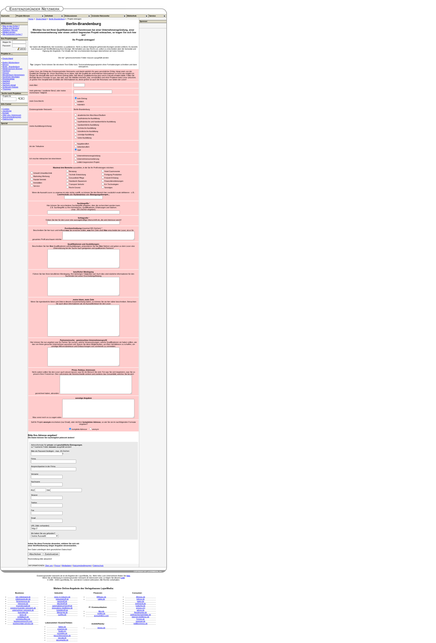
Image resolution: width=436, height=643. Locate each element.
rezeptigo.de (62, 633)
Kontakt (6, 113)
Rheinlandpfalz (9, 79)
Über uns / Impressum (12, 115)
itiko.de (101, 611)
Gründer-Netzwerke (100, 16)
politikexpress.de (140, 623)
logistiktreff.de (62, 610)
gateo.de (140, 601)
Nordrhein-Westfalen (11, 77)
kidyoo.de (141, 599)
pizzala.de (62, 638)
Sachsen (6, 83)
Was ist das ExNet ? (11, 26)
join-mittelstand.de (23, 597)
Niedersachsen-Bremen (12, 69)
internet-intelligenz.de (140, 617)
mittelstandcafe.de (22, 599)
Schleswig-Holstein (10, 87)
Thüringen (7, 89)
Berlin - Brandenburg (11, 67)
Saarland (6, 81)
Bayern (6, 65)
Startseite (5, 16)
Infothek (49, 16)
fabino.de (62, 627)
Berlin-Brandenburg (57, 19)
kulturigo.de (140, 606)
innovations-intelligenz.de (62, 608)
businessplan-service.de (23, 623)
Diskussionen (71, 16)
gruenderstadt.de (23, 606)
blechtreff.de (62, 603)
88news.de (140, 597)
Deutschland (41, 19)
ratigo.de (101, 599)
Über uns (49, 565)
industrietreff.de (62, 599)
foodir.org (62, 631)
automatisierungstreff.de (62, 606)
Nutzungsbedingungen (12, 117)
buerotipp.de (23, 612)
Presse (57, 565)
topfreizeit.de (140, 603)
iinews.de (101, 628)
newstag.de (140, 621)
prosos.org (140, 608)
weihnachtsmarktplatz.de (140, 615)
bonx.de (23, 615)
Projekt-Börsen (23, 16)
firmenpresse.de (23, 601)
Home (30, 19)
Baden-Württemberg (11, 62)
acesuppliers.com (101, 616)
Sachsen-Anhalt (9, 85)
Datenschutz (8, 119)
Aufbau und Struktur (11, 28)
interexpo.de (23, 603)
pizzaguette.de (62, 640)
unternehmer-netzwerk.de (23, 610)
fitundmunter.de (140, 612)
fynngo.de (140, 619)
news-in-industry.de (62, 597)
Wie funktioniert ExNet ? (12, 34)
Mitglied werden (9, 32)
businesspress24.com (23, 621)
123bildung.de (23, 617)
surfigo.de (62, 615)
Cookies (6, 109)
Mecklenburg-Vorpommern (14, 75)
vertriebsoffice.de (23, 619)
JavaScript (7, 111)
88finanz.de (101, 597)
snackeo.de (62, 629)
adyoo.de (140, 610)
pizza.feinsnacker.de (62, 635)
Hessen (6, 73)
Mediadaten (66, 565)
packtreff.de (62, 601)
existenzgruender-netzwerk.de (23, 608)
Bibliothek (131, 16)
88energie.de (62, 612)
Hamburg (6, 71)
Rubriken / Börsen (10, 30)
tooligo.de (101, 613)
